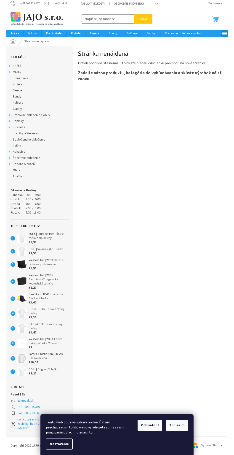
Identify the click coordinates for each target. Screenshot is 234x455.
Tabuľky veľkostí (93, 4)
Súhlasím (177, 425)
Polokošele (20, 78)
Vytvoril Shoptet (212, 445)
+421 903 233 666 (28, 413)
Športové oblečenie (26, 158)
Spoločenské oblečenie (29, 139)
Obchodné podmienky (129, 4)
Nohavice (19, 151)
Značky (18, 176)
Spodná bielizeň (24, 164)
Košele (17, 84)
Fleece (17, 90)
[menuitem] (15, 33)
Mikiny (17, 72)
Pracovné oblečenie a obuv (31, 115)
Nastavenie (59, 444)
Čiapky (17, 109)
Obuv (16, 170)
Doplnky (18, 121)
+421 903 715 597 (28, 407)
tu (91, 432)
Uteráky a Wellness (26, 133)
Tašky (17, 146)
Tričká (17, 66)
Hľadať (143, 19)
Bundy (17, 96)
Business (19, 127)
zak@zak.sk (25, 400)
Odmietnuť (150, 425)
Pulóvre (18, 102)
